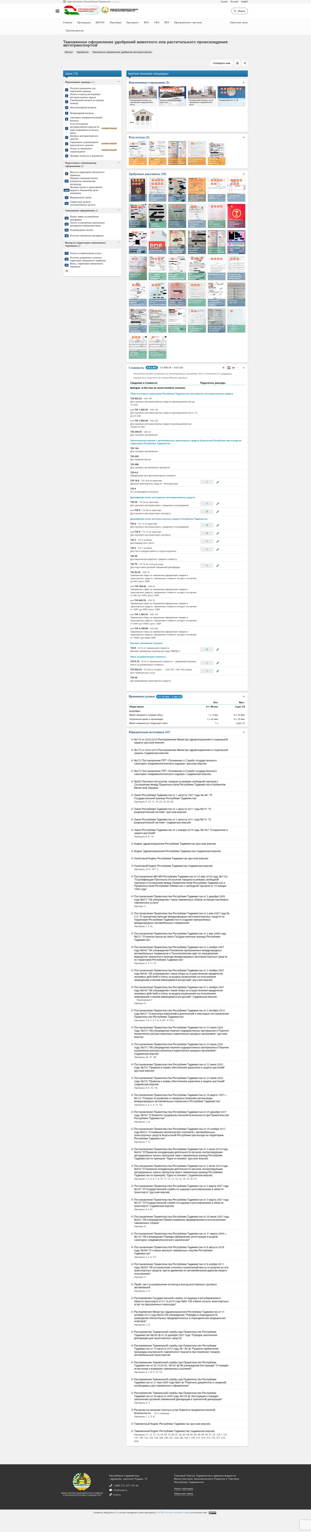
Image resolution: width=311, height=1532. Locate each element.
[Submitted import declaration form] (158, 320)
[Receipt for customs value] (217, 320)
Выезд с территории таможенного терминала (86, 265)
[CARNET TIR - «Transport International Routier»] (197, 190)
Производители (74, 30)
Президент (133, 22)
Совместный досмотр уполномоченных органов (82, 203)
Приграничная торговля (188, 22)
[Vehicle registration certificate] (177, 190)
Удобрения (82, 51)
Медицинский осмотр (80, 197)
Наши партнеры (183, 1488)
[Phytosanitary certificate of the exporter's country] (197, 216)
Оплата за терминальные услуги (85, 253)
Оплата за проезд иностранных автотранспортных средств (85, 96)
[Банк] (143, 118)
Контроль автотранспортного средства (84, 137)
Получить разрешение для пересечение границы (82, 90)
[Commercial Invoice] (217, 190)
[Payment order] (236, 294)
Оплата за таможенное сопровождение (81, 150)
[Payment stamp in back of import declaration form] (236, 320)
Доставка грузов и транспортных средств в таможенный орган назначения (86, 190)
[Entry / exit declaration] (177, 268)
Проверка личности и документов (86, 155)
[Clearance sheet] (138, 347)
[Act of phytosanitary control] (197, 268)
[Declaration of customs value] (177, 320)
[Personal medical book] (236, 216)
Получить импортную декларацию (87, 235)
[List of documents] (197, 320)
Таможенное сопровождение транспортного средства (84, 144)
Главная (67, 22)
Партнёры (115, 22)
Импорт (69, 51)
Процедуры (84, 22)
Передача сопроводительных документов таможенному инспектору (84, 181)
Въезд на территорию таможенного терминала (87, 174)
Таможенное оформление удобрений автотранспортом (122, 51)
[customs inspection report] (197, 294)
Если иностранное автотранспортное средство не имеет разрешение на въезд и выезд (84, 128)
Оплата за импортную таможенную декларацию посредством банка (87, 224)
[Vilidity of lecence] (197, 242)
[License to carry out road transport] (177, 242)
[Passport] (138, 190)
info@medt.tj (119, 1490)
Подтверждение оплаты (81, 229)
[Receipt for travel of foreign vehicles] (158, 216)
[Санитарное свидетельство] (158, 241)
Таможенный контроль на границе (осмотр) (87, 102)
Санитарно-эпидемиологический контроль (86, 119)
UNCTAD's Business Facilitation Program (173, 1512)
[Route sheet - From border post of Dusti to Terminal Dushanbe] (138, 268)
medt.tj (116, 1494)
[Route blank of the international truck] (138, 242)
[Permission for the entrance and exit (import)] (217, 242)
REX (167, 22)
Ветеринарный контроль (82, 113)
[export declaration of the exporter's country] (138, 216)
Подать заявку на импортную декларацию (84, 218)
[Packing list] (236, 190)
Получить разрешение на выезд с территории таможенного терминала (88, 259)
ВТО (146, 22)
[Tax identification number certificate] (158, 294)
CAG (156, 22)
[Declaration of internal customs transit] (158, 268)
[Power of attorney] (217, 268)
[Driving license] (236, 242)
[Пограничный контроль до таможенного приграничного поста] (143, 96)
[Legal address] (138, 294)
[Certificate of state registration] (177, 294)
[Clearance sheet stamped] (158, 347)
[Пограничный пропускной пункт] (172, 96)
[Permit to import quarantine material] (177, 216)
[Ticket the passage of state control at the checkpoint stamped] (217, 216)
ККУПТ (100, 22)
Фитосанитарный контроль (83, 107)
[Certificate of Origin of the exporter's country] (217, 294)
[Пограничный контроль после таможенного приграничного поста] (202, 96)
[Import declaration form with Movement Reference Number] (138, 320)
